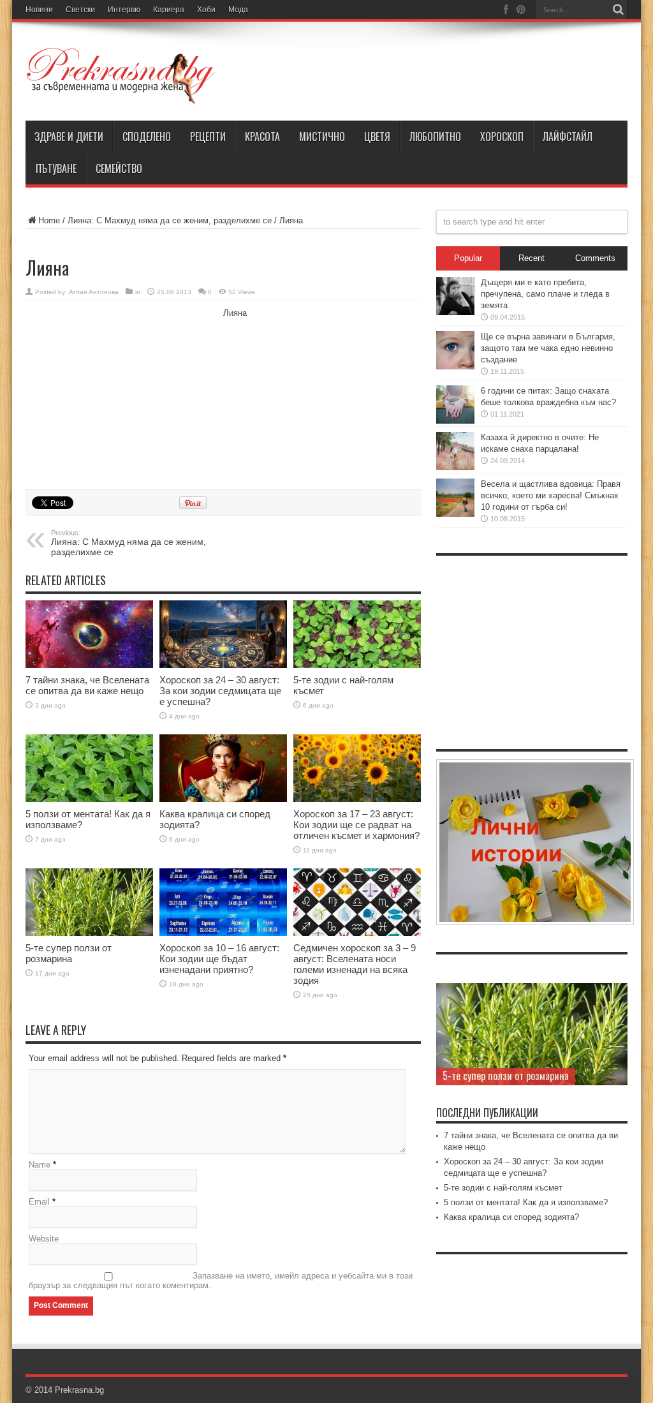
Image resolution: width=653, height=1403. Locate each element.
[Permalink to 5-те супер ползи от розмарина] (89, 902)
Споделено (146, 136)
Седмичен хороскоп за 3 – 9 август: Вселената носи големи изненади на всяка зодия (354, 964)
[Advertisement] (121, 393)
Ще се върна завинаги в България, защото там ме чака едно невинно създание (548, 348)
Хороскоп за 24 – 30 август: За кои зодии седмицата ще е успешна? (220, 690)
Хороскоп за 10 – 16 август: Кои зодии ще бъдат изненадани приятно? (219, 958)
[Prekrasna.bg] (121, 76)
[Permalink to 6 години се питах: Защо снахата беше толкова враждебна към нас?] (455, 404)
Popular (468, 258)
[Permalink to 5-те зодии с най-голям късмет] (357, 634)
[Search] (617, 9)
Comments (595, 258)
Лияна (235, 313)
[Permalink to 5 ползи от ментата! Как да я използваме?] (89, 768)
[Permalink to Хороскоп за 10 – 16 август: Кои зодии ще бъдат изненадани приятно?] (223, 902)
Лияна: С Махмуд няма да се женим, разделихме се (171, 220)
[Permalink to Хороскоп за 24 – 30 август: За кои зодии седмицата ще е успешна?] (223, 634)
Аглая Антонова (94, 291)
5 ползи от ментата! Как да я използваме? (526, 1202)
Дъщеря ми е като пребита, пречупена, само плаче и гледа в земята (545, 294)
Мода (238, 9)
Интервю (124, 9)
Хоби (206, 9)
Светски (80, 9)
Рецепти (208, 136)
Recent (531, 258)
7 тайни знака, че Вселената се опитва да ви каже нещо (87, 685)
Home (49, 220)
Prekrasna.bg (79, 1390)
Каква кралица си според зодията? (511, 1217)
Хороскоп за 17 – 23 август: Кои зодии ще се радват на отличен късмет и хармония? (356, 824)
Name (39, 1164)
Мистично (322, 136)
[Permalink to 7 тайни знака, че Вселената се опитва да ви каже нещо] (89, 634)
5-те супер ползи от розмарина (69, 953)
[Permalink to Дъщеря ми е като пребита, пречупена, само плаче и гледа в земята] (455, 296)
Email (39, 1201)
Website (44, 1238)
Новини (39, 9)
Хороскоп (502, 136)
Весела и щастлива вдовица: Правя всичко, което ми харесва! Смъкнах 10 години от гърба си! (550, 495)
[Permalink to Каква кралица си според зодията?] (223, 768)
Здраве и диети (68, 136)
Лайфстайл (567, 136)
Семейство (119, 168)
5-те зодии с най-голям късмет (503, 1187)
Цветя (377, 136)
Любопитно (435, 136)
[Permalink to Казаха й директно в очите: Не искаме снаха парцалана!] (455, 451)
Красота (262, 136)
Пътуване (56, 168)
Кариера (168, 9)
